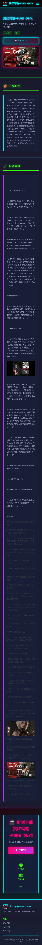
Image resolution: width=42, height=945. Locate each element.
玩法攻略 (6, 927)
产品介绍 (6, 923)
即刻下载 (6, 931)
